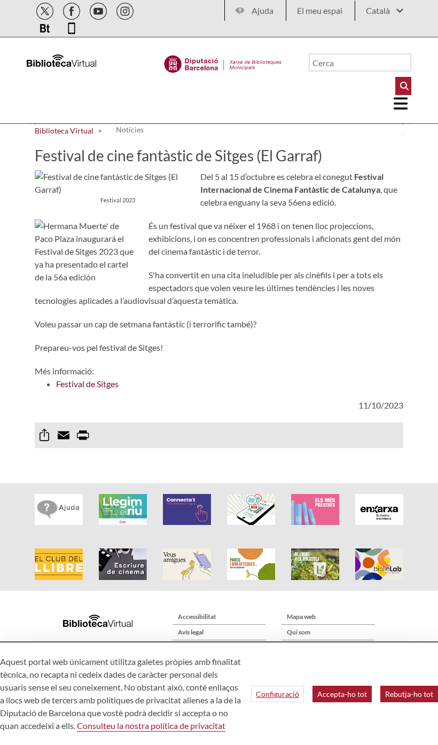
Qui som (298, 632)
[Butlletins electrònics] (46, 26)
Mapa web (301, 617)
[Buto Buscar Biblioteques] (403, 86)
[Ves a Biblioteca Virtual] (223, 61)
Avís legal (191, 632)
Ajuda (262, 10)
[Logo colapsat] (401, 103)
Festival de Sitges (87, 384)
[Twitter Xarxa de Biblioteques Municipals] (46, 9)
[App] (71, 26)
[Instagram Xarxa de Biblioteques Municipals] (125, 9)
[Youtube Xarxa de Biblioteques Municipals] (99, 9)
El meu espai (319, 10)
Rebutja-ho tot (409, 694)
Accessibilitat (197, 617)
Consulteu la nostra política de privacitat (151, 725)
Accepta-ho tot (342, 694)
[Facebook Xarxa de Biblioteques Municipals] (72, 9)
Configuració (277, 694)
